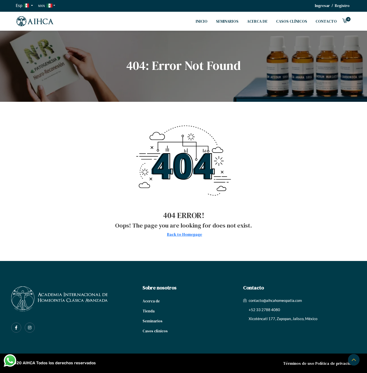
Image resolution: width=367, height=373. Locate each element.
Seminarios (227, 21)
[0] (344, 21)
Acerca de (257, 21)
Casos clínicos (291, 21)
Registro (342, 5)
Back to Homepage (184, 234)
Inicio (201, 21)
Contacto (326, 21)
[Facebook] (16, 328)
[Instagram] (30, 328)
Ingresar (322, 5)
